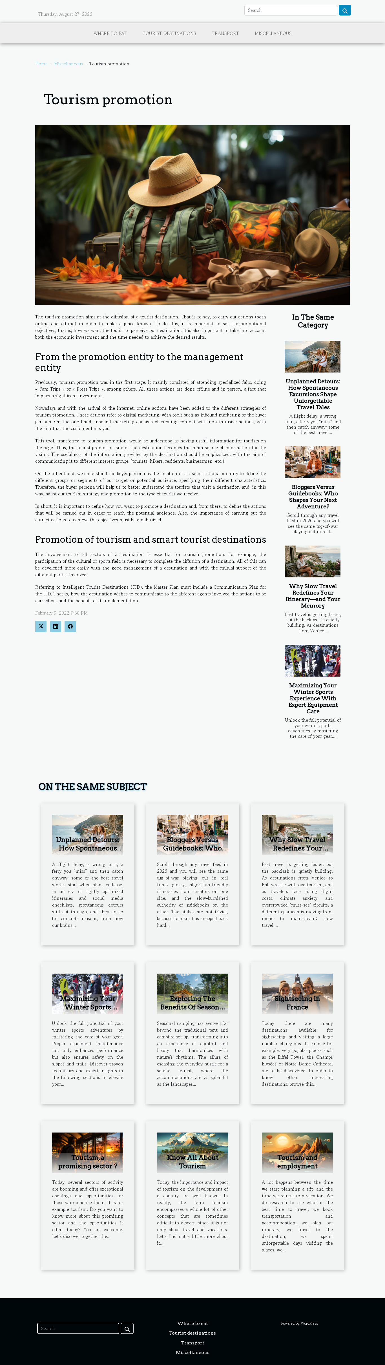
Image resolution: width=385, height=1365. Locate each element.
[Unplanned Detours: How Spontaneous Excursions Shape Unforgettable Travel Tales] (312, 357)
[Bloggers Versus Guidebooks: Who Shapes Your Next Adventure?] (312, 462)
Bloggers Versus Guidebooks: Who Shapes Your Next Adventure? (313, 497)
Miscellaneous (273, 33)
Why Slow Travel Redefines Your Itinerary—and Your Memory (313, 596)
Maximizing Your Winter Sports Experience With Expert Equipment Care (313, 698)
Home (41, 63)
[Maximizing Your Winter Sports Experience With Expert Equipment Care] (312, 661)
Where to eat (110, 33)
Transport (225, 33)
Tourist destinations (169, 33)
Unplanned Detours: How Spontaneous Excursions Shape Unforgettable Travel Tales (313, 394)
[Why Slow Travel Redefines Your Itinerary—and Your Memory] (312, 561)
